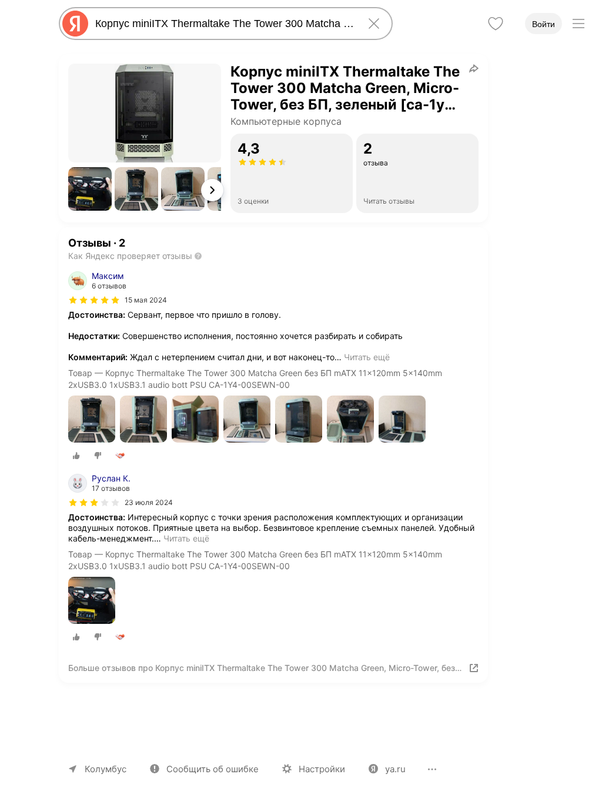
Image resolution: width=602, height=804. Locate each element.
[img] (94, 300)
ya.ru (395, 769)
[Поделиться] (474, 68)
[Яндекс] (75, 23)
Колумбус (105, 769)
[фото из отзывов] (91, 420)
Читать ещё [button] (367, 357)
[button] (90, 189)
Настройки (322, 769)
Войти (543, 24)
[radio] (76, 455)
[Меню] (578, 23)
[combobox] (223, 23)
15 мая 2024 (146, 299)
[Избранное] (496, 23)
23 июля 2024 (149, 502)
